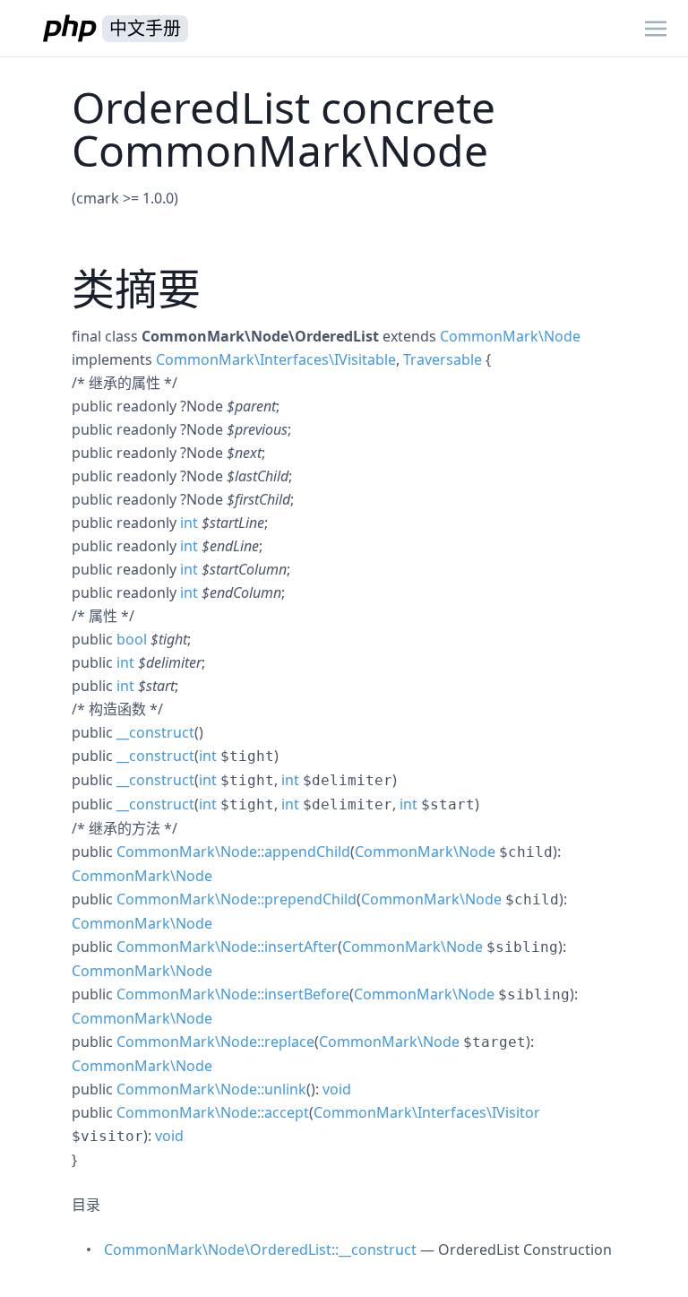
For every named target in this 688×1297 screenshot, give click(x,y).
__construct (155, 732)
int (189, 522)
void (336, 1089)
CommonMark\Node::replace (215, 1041)
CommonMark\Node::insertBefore (232, 994)
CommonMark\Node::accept (212, 1112)
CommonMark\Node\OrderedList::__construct (260, 1249)
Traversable (442, 359)
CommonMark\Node (510, 336)
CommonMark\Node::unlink (211, 1089)
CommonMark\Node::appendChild (233, 851)
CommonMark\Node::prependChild (236, 899)
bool (131, 639)
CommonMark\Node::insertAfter (227, 946)
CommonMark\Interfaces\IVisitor (427, 1112)
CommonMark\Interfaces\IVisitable (276, 359)
